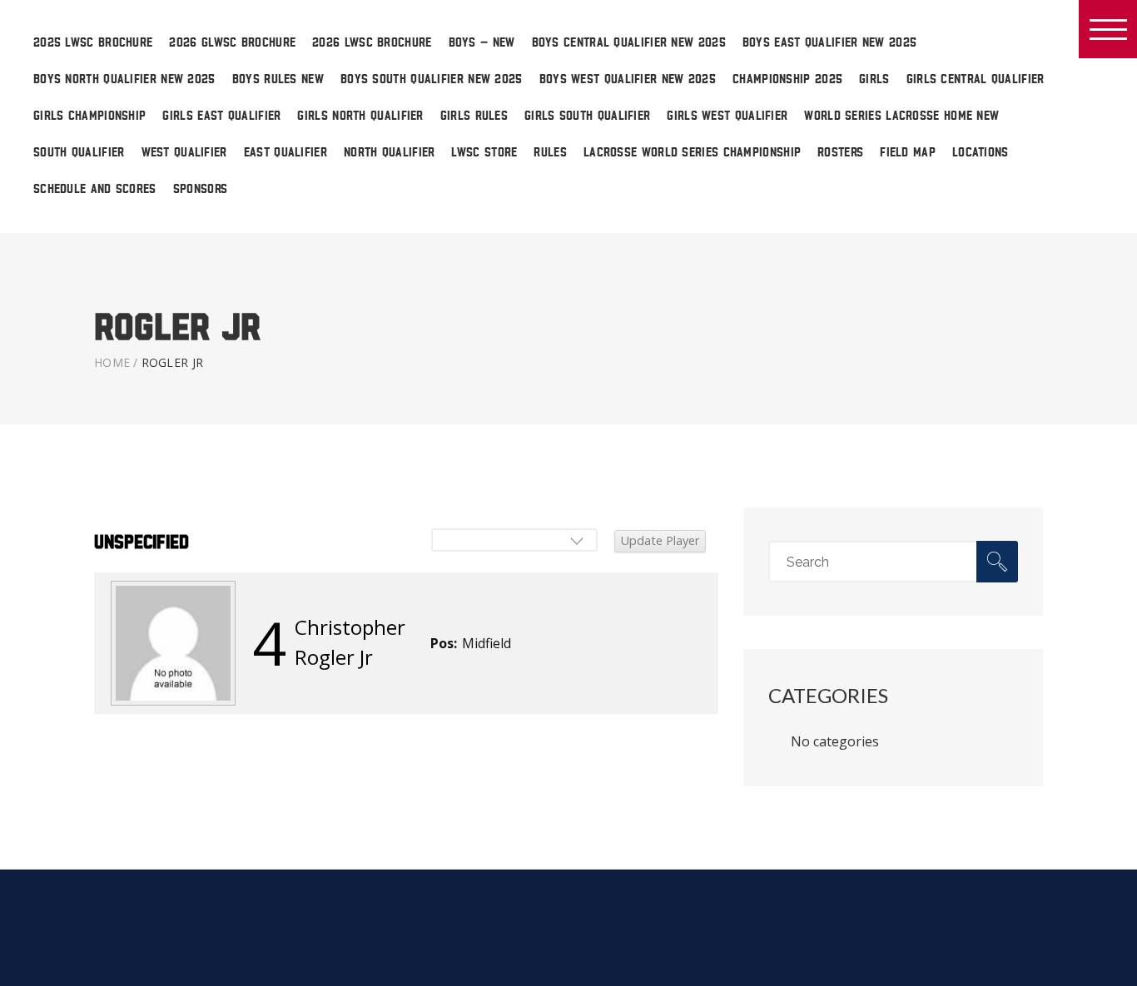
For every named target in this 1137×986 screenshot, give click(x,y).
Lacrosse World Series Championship (692, 152)
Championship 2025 (787, 79)
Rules (550, 152)
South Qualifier (79, 152)
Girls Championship (89, 116)
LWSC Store (484, 152)
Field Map (908, 152)
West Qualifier (184, 152)
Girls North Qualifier (360, 116)
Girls (874, 79)
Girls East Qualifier (221, 116)
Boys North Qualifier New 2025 (124, 79)
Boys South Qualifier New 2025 (431, 79)
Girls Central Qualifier (975, 79)
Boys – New (482, 42)
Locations (980, 152)
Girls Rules (474, 116)
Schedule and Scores (94, 189)
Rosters (840, 152)
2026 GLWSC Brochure (232, 42)
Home (112, 362)
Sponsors (200, 189)
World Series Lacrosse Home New (901, 116)
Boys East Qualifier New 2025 (829, 42)
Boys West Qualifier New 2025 (627, 79)
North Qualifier (389, 152)
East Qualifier (285, 152)
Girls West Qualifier (727, 116)
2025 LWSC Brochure (92, 42)
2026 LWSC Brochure (371, 42)
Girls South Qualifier (587, 116)
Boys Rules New (278, 79)
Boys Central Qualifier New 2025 (629, 42)
